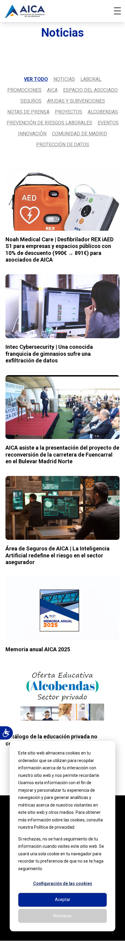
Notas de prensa (28, 112)
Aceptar (62, 899)
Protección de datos (62, 144)
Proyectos (68, 112)
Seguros (31, 101)
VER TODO (36, 79)
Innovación (32, 134)
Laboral (90, 79)
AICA (52, 90)
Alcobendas (103, 112)
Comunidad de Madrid (79, 134)
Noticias (64, 79)
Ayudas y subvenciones (76, 101)
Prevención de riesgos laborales (49, 123)
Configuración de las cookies (62, 883)
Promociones (24, 90)
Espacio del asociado (90, 90)
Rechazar (62, 915)
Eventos (108, 123)
